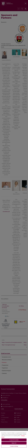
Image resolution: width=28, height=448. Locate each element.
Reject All (14, 443)
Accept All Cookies (14, 439)
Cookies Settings (14, 446)
